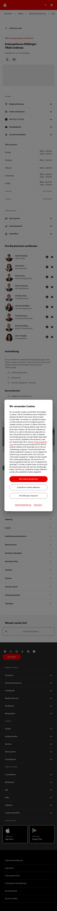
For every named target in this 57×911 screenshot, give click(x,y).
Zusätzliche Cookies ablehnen (28, 487)
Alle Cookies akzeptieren (28, 479)
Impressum (38, 505)
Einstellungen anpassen (28, 496)
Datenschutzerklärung (23, 505)
